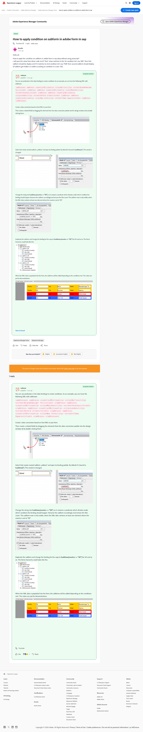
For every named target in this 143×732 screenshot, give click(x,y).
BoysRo (20, 48)
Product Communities (13, 10)
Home (3, 10)
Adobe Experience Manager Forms (47, 10)
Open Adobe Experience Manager (117, 21)
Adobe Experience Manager (28, 10)
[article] (54, 521)
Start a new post (69, 369)
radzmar (23, 75)
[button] (130, 10)
